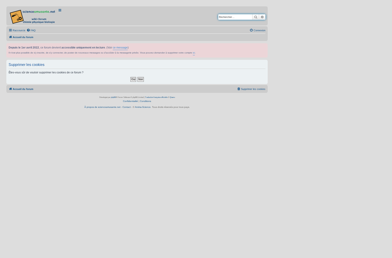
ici (194, 52)
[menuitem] (31, 30)
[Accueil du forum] (32, 15)
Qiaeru (172, 97)
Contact (126, 107)
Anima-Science (143, 107)
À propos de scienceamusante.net (102, 107)
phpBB (113, 97)
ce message (120, 47)
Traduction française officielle (156, 97)
